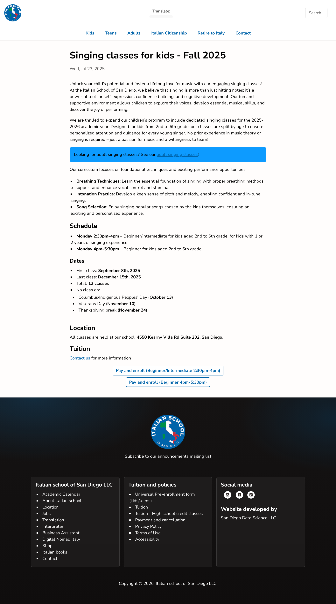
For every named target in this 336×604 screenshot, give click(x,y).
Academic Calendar (61, 494)
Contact (243, 33)
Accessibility (147, 539)
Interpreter (52, 526)
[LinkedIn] (251, 495)
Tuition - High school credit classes (169, 514)
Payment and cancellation (160, 520)
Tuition (141, 507)
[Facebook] (239, 495)
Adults (134, 33)
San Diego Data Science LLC (248, 518)
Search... (316, 13)
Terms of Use (148, 533)
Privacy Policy (148, 526)
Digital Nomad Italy (61, 539)
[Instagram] (227, 495)
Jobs (46, 514)
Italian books (54, 552)
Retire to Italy (211, 33)
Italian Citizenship (169, 33)
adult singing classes (177, 154)
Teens (111, 33)
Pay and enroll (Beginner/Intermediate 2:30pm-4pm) (168, 371)
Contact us (80, 358)
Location (50, 507)
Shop (47, 546)
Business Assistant (61, 533)
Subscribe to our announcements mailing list (168, 456)
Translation (53, 520)
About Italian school (61, 501)
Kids (90, 33)
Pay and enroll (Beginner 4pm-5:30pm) (168, 382)
